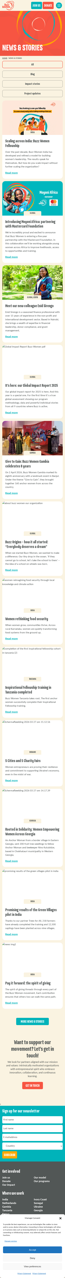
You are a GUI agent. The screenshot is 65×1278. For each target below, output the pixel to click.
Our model (40, 1177)
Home (4, 58)
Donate (6, 1181)
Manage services (11, 1241)
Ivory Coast (40, 1199)
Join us (6, 1177)
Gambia (6, 1206)
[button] (60, 1218)
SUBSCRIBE (10, 1155)
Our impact (8, 1185)
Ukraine (38, 1206)
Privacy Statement (24, 1274)
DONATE (48, 5)
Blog (33, 74)
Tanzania (7, 1210)
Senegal (38, 1203)
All (32, 64)
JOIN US (37, 5)
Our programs (42, 1181)
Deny (32, 1258)
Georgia (38, 1210)
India (5, 1199)
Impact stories (32, 84)
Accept (32, 1250)
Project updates (32, 93)
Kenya (5, 1214)
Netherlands (9, 1203)
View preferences (32, 1266)
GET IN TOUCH (33, 1085)
